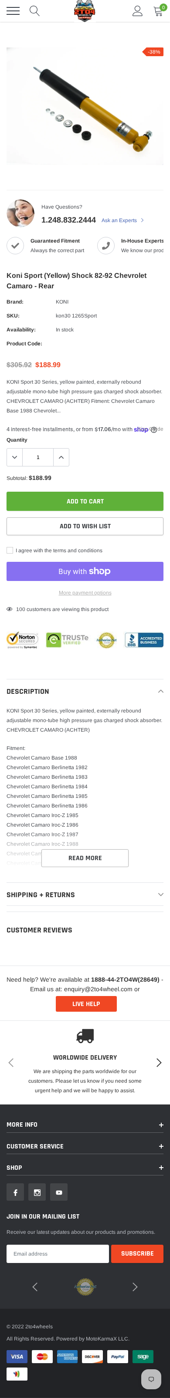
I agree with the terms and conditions (58, 550)
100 (20, 609)
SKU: (13, 316)
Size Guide (150, 429)
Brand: (15, 302)
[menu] (13, 10)
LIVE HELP (86, 1004)
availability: (21, 330)
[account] (138, 11)
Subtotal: (17, 478)
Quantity (17, 440)
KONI (62, 302)
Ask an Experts (120, 220)
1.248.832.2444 (68, 220)
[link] (15, 1192)
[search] (35, 11)
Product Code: (24, 344)
